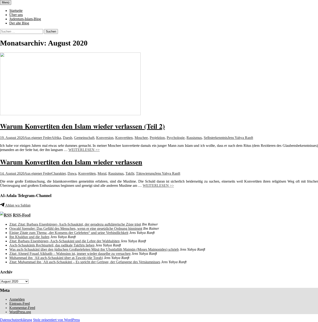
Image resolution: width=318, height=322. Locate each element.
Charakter (58, 173)
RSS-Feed (21, 215)
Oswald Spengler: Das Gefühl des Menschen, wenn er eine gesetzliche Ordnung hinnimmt (75, 228)
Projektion (157, 138)
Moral (102, 173)
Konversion (104, 138)
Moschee (141, 138)
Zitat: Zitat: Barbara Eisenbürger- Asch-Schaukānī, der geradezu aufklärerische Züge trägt (75, 224)
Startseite (16, 11)
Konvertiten (124, 138)
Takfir (129, 173)
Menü (5, 2)
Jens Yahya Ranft (240, 138)
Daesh (67, 138)
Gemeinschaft (84, 138)
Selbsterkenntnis (216, 138)
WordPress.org (20, 312)
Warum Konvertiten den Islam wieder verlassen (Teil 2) (82, 126)
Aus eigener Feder (37, 138)
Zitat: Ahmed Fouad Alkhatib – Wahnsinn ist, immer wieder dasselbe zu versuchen (70, 254)
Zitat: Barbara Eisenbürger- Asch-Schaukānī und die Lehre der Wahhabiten (64, 241)
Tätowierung (145, 173)
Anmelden (17, 299)
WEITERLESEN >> (84, 150)
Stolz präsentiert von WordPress (56, 320)
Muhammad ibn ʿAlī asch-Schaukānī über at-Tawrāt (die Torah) (56, 258)
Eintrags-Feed (19, 304)
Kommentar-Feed (22, 308)
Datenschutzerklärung (16, 320)
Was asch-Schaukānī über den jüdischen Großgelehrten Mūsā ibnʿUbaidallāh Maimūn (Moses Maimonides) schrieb (94, 249)
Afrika (56, 138)
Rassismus (194, 138)
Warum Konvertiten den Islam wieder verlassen (71, 162)
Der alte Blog (19, 23)
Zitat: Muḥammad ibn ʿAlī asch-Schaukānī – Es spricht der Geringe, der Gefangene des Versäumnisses (84, 262)
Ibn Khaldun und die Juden (29, 237)
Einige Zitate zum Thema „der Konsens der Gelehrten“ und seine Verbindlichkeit (68, 233)
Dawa (72, 173)
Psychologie (176, 138)
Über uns (16, 15)
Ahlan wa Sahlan (17, 205)
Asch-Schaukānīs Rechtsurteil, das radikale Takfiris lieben (52, 245)
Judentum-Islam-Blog (25, 19)
